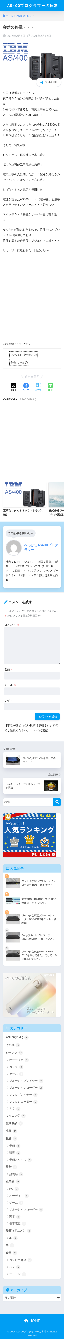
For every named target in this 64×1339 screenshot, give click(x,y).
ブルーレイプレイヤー (25, 1080)
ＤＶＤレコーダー (22, 1101)
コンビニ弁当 (19, 1260)
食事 (11, 1252)
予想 (14, 1145)
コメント (11, 624)
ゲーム (15, 1073)
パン (14, 1267)
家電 (14, 1216)
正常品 (12, 1181)
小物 (11, 1130)
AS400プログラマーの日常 (32, 5)
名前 (9, 669)
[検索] (57, 802)
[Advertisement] (32, 300)
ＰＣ (14, 1108)
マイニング (15, 1115)
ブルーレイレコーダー (25, 1087)
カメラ (15, 1066)
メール (10, 684)
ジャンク (14, 1052)
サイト (8, 700)
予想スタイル (19, 1159)
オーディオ (18, 1059)
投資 (11, 1138)
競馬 (14, 1152)
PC (13, 1188)
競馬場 (15, 1174)
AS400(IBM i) (28, 399)
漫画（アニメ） (18, 1230)
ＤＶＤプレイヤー (22, 1094)
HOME (34, 1320)
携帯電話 (17, 1223)
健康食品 (13, 1123)
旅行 (11, 1166)
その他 (12, 1044)
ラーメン (16, 1273)
